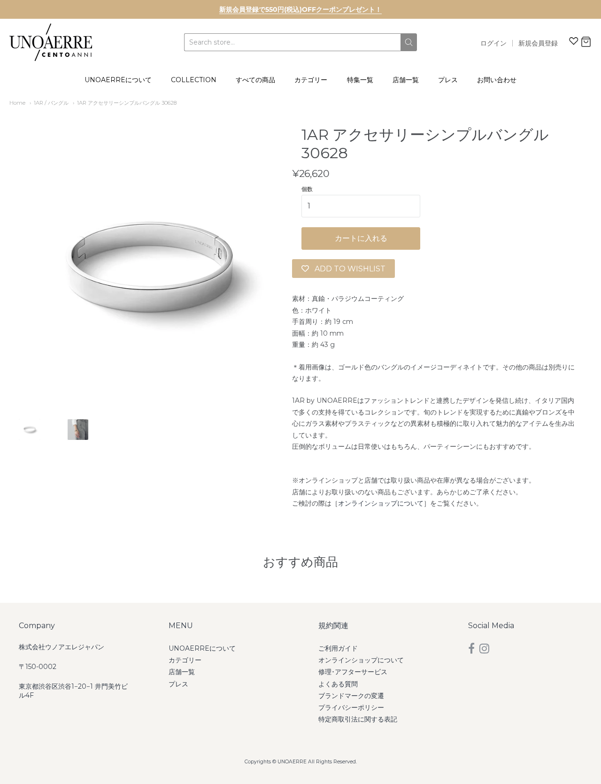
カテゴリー (310, 80)
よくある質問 (338, 684)
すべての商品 (255, 80)
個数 (307, 189)
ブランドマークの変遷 (351, 696)
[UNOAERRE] (50, 42)
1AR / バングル (51, 103)
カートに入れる (361, 238)
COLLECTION (193, 80)
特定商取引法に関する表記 (357, 719)
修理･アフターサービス (352, 672)
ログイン (493, 43)
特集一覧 (360, 80)
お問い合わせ (496, 80)
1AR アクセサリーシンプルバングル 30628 (129, 103)
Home (17, 103)
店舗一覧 (406, 80)
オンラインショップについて (381, 503)
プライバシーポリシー (351, 707)
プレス (448, 80)
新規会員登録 (538, 43)
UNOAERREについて (118, 80)
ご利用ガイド (338, 648)
